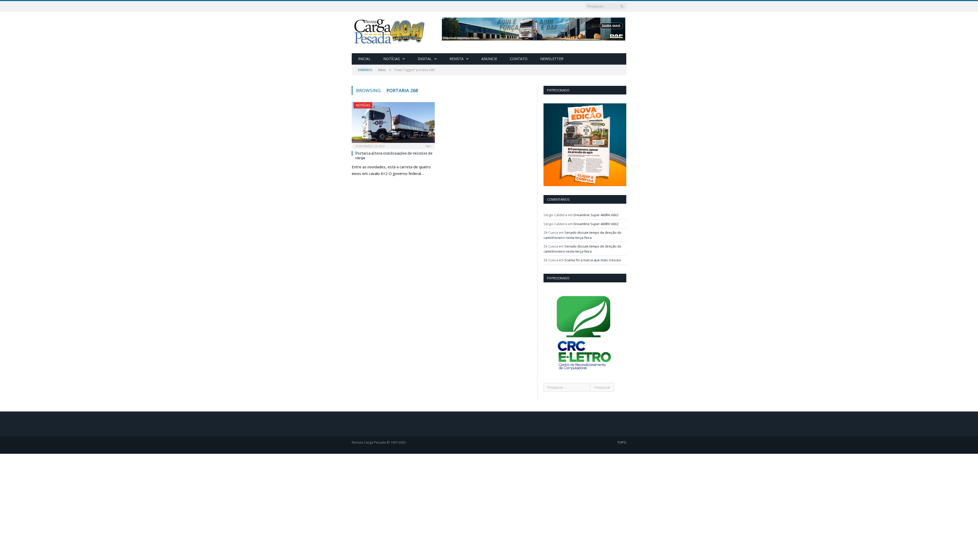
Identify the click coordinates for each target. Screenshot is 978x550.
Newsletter (551, 58)
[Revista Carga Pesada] (390, 31)
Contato (518, 58)
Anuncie (489, 58)
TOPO (621, 442)
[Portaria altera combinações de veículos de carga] (393, 124)
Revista (457, 58)
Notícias (391, 58)
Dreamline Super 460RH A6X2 (596, 215)
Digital (425, 58)
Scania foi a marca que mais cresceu (592, 260)
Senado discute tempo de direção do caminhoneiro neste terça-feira (582, 235)
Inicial (364, 58)
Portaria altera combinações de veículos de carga (393, 155)
